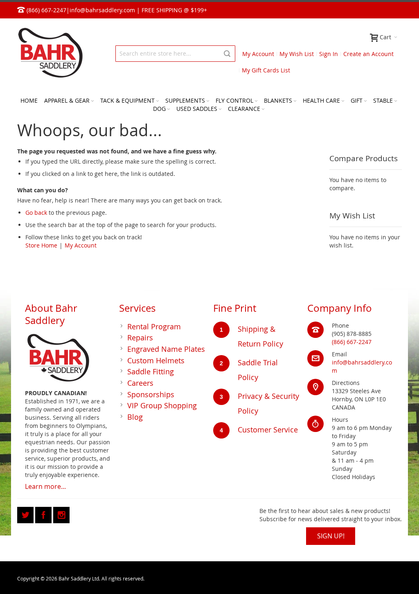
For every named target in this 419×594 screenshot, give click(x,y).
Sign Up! (331, 535)
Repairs (140, 337)
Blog (135, 417)
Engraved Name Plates (166, 349)
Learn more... (45, 486)
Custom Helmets (156, 360)
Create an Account (368, 54)
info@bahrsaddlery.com (102, 10)
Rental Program (154, 326)
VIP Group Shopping (162, 405)
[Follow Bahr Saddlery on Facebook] (44, 514)
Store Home (41, 245)
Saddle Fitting (150, 371)
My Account (258, 54)
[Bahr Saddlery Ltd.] (50, 53)
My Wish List (296, 54)
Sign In (328, 54)
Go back (36, 212)
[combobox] (175, 53)
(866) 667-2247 (352, 342)
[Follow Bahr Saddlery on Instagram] (61, 514)
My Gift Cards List (266, 70)
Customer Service (268, 429)
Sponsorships (150, 394)
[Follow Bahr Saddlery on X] (26, 514)
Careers (140, 383)
